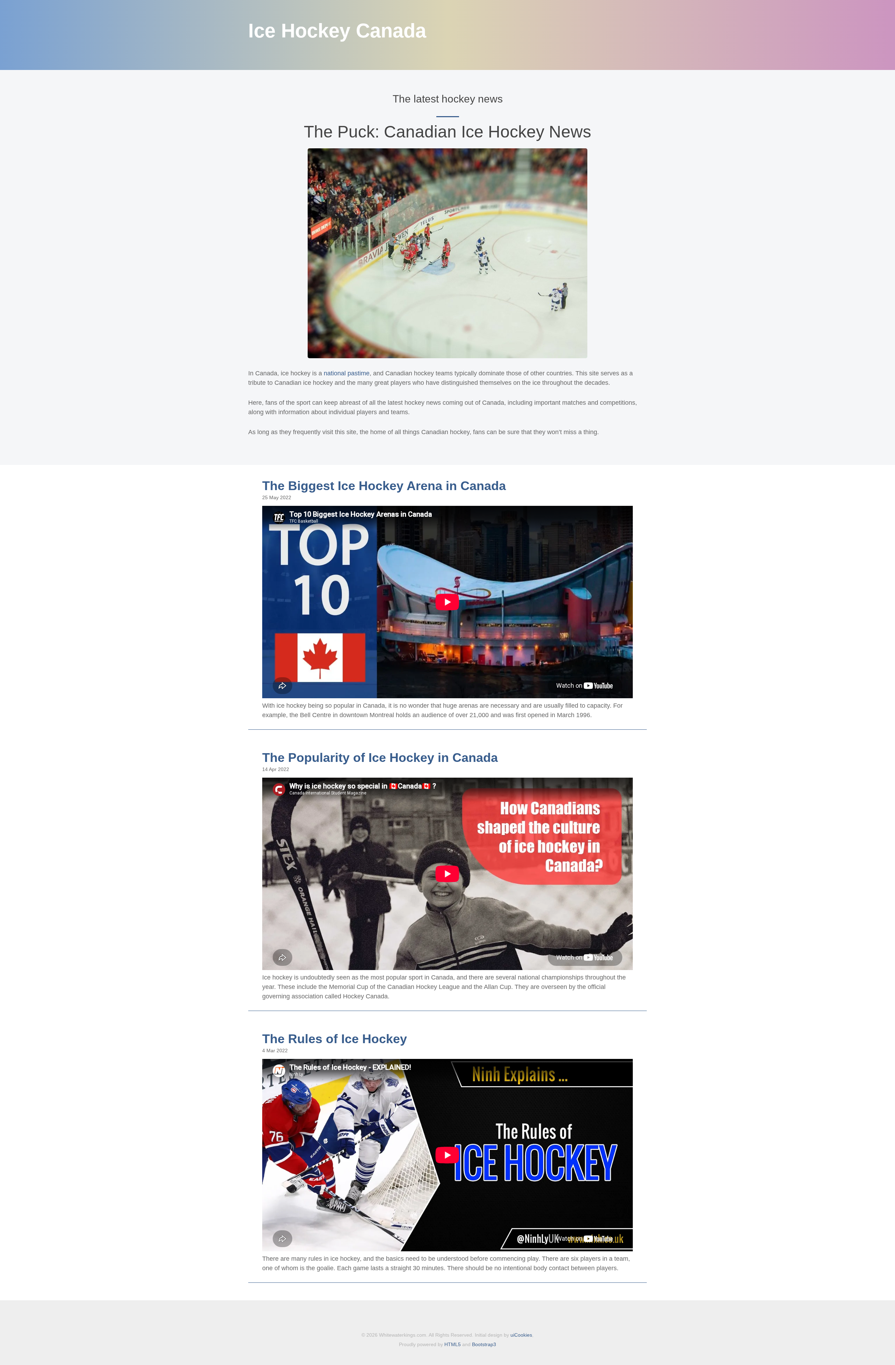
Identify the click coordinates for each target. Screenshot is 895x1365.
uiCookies (521, 1335)
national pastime (347, 373)
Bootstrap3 (484, 1344)
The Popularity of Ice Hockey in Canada (380, 757)
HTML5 (452, 1344)
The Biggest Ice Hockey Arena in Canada (384, 486)
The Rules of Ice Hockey (334, 1039)
